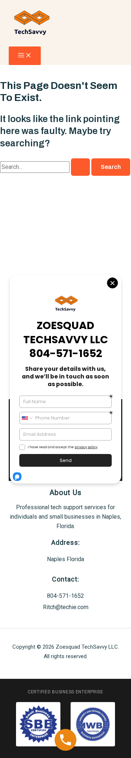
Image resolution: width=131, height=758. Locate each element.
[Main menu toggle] (25, 55)
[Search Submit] (80, 167)
